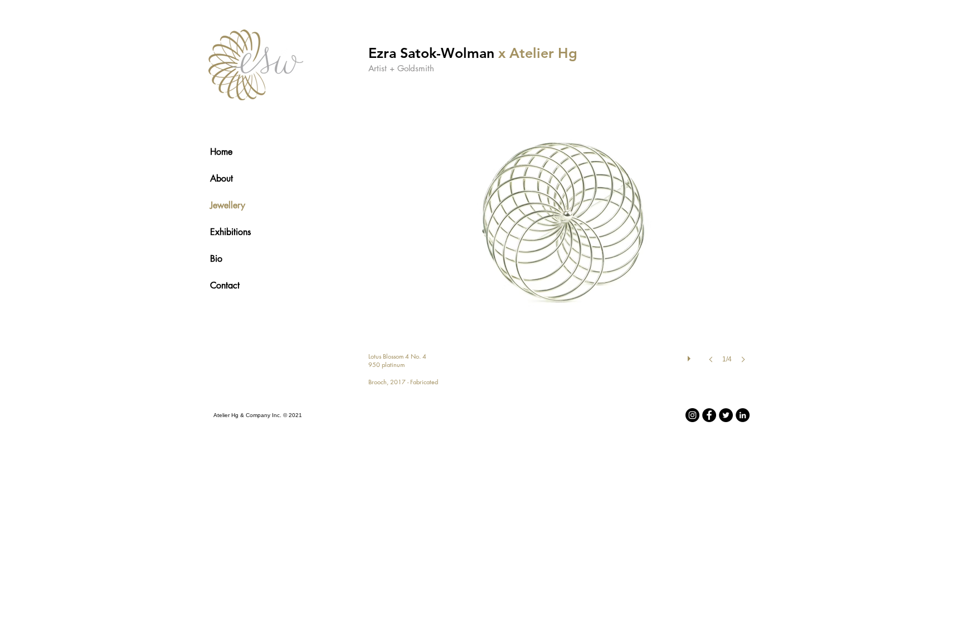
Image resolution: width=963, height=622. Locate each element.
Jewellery (227, 205)
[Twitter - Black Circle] (726, 415)
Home (221, 152)
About (221, 178)
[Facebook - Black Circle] (709, 415)
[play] (690, 355)
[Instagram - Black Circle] (692, 415)
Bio (216, 259)
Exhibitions (230, 232)
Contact (225, 285)
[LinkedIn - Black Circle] (743, 415)
